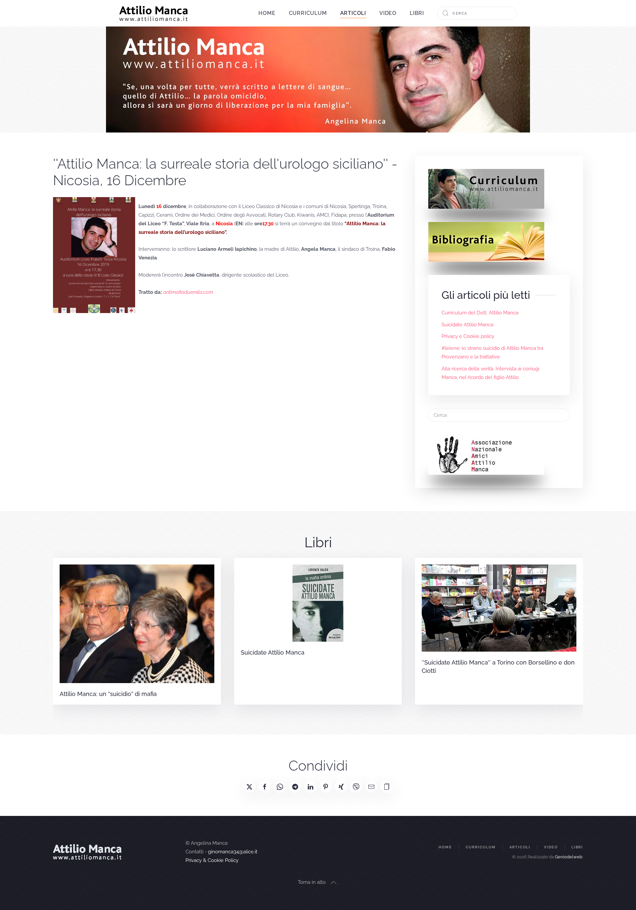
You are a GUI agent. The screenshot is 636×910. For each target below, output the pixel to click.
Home (266, 13)
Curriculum (308, 13)
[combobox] (477, 13)
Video (388, 13)
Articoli (519, 847)
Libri (417, 13)
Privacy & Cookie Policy (212, 860)
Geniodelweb (568, 856)
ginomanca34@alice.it (232, 852)
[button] (387, 787)
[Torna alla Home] (153, 13)
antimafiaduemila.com (188, 292)
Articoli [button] (353, 13)
